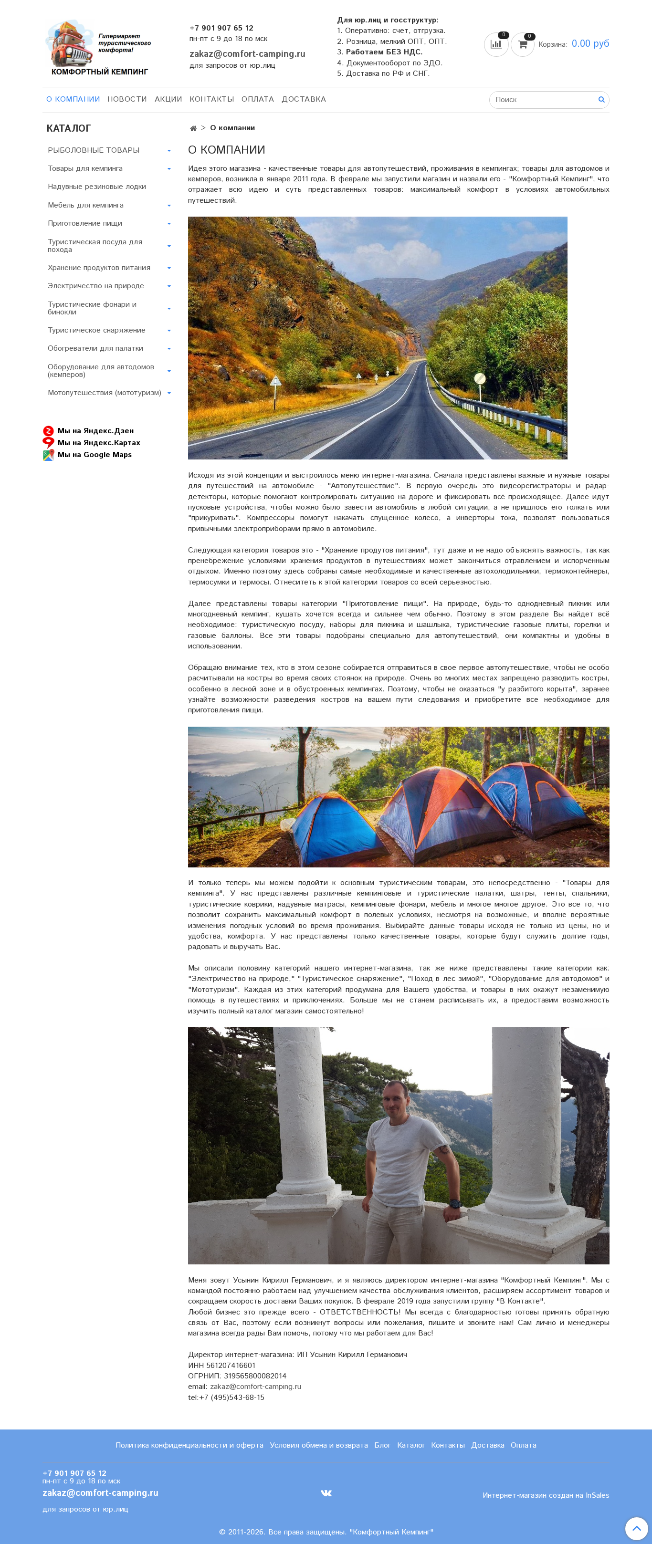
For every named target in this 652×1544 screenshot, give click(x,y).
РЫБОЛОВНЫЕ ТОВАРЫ (93, 150)
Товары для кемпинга (85, 168)
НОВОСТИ (127, 99)
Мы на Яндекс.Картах (99, 443)
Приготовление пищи (85, 223)
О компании (73, 99)
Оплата (258, 99)
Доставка (304, 99)
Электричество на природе (96, 286)
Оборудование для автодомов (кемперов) (101, 371)
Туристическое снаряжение (97, 330)
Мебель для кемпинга (86, 205)
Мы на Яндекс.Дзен (96, 431)
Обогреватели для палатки (95, 348)
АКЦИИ (168, 99)
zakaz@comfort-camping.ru (247, 54)
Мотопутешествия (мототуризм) (104, 392)
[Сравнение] (497, 44)
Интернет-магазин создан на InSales (546, 1496)
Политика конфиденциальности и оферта (189, 1445)
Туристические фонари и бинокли (92, 308)
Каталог (411, 1445)
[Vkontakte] (326, 1493)
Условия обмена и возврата (319, 1445)
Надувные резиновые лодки (97, 186)
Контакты (211, 99)
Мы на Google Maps (95, 454)
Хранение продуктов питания (99, 267)
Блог (382, 1445)
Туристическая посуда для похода (95, 246)
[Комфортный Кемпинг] (96, 45)
